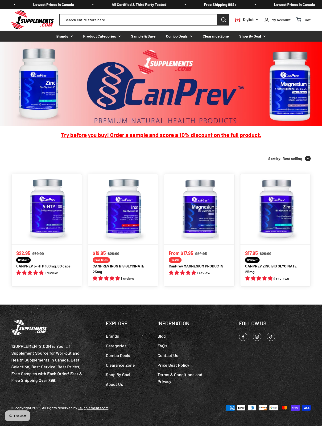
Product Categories (99, 36)
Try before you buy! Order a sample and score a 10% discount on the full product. (161, 134)
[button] (30, 273)
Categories (116, 345)
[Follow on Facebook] (243, 337)
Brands (62, 36)
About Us (114, 384)
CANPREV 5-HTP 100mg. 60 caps (43, 266)
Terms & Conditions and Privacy (179, 378)
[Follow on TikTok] (271, 337)
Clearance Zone (216, 36)
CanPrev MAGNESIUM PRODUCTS (196, 266)
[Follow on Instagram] (257, 337)
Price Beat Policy (173, 365)
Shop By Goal (250, 36)
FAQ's (162, 345)
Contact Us (167, 355)
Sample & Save (143, 36)
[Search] (223, 20)
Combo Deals (177, 36)
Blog (161, 336)
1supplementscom (93, 407)
